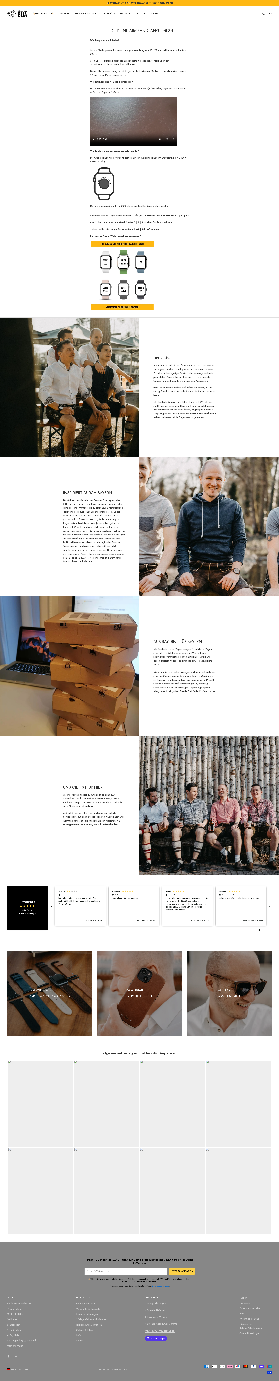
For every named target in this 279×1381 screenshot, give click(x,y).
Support (243, 1297)
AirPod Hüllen (14, 1330)
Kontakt (79, 1340)
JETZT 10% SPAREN (181, 1271)
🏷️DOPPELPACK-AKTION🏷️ (43, 13)
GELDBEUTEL (125, 13)
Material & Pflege (85, 1330)
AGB (241, 1313)
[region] (160, 905)
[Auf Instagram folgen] (16, 1356)
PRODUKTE (140, 13)
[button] (51, 905)
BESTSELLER (64, 13)
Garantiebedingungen (87, 1314)
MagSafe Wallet (15, 1345)
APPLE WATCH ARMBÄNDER (86, 13)
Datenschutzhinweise (160, 1286)
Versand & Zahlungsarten (88, 1309)
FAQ (78, 1335)
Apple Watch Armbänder (19, 1303)
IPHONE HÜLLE (109, 13)
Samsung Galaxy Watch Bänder (22, 1340)
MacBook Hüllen (15, 1314)
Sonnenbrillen (13, 1324)
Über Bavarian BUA (85, 1303)
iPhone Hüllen (14, 1309)
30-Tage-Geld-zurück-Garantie (91, 1319)
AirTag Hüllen (13, 1335)
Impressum (244, 1303)
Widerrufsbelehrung (249, 1318)
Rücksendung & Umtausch (89, 1324)
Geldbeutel (12, 1319)
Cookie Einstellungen (249, 1333)
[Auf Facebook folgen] (8, 1356)
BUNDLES (154, 13)
